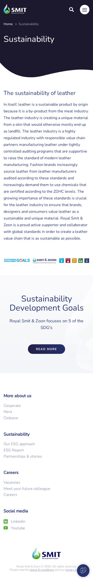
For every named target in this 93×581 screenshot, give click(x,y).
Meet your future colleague (27, 488)
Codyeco (11, 418)
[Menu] (84, 9)
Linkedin (18, 521)
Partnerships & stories (23, 456)
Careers (10, 494)
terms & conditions (42, 570)
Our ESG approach (19, 444)
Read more (46, 349)
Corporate (12, 405)
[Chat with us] (81, 570)
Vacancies (12, 482)
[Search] (72, 9)
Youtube (18, 528)
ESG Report (14, 450)
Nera (8, 411)
